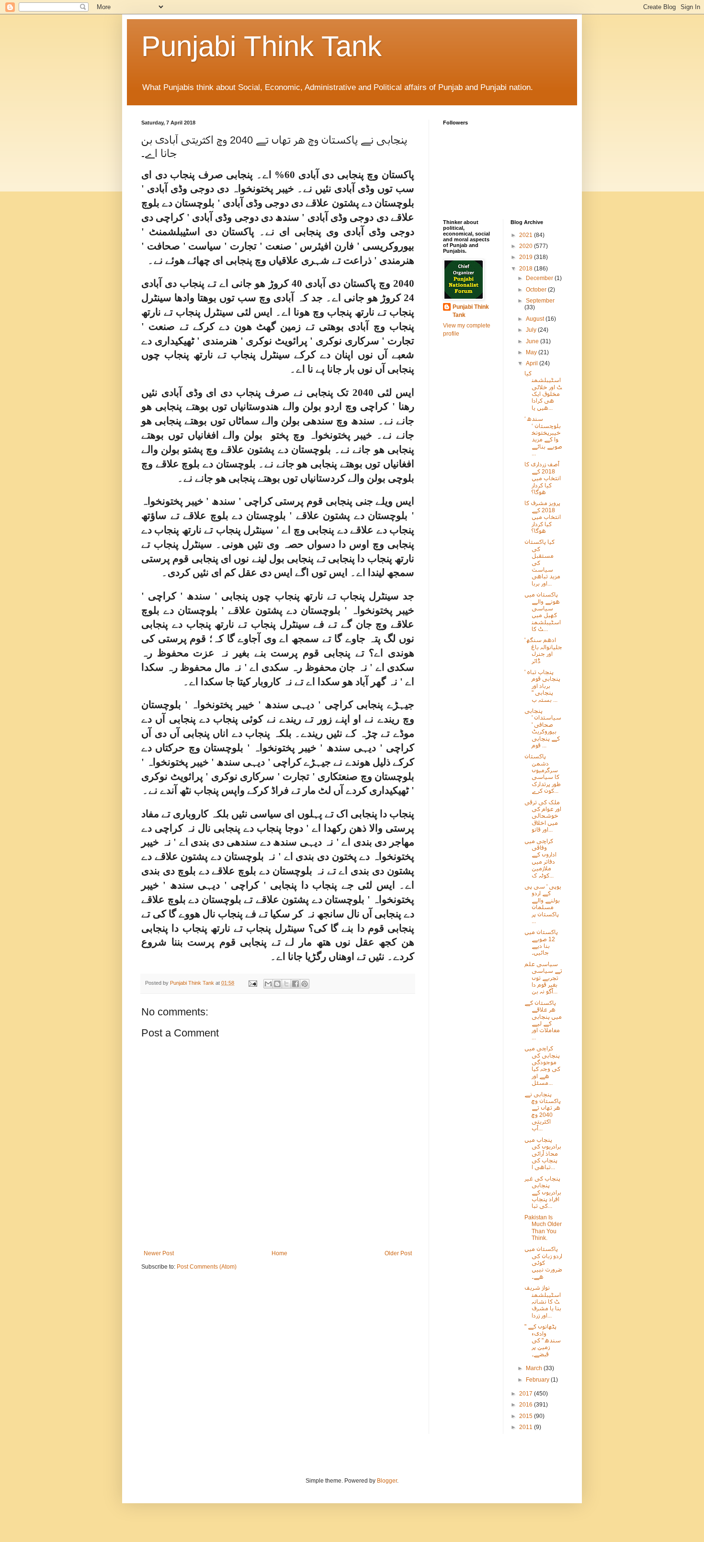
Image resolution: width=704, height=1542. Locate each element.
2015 (526, 1416)
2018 (526, 268)
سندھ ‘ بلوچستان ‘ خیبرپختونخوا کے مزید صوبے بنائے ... (543, 436)
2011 (526, 1427)
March (535, 1368)
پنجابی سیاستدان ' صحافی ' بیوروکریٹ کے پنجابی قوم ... (542, 728)
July (532, 329)
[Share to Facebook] (295, 984)
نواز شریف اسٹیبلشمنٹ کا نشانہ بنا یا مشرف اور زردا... (542, 1301)
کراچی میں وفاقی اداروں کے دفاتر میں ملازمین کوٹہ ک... (540, 858)
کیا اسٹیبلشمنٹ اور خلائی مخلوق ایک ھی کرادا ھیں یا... (543, 390)
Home (279, 1253)
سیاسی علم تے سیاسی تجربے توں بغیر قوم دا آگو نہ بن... (543, 978)
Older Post (398, 1253)
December (540, 278)
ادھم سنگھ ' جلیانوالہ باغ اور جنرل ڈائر (543, 650)
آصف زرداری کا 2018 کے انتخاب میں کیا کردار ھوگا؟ (542, 478)
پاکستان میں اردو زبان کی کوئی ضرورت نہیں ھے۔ (543, 1263)
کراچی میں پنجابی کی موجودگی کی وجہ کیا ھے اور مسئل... (542, 1065)
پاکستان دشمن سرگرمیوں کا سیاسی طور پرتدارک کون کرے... (542, 773)
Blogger (387, 1480)
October (537, 289)
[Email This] (268, 984)
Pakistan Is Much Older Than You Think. (543, 1227)
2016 (526, 1404)
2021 (526, 235)
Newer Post (159, 1253)
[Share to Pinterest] (304, 984)
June (533, 341)
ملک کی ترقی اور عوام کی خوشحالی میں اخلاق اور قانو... (542, 816)
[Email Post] (252, 983)
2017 (526, 1393)
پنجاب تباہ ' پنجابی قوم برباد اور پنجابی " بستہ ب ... (542, 686)
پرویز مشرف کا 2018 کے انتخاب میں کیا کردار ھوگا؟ (542, 517)
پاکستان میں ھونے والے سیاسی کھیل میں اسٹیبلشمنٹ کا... (542, 611)
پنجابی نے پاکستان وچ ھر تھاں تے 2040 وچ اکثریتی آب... (542, 1111)
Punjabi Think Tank (261, 46)
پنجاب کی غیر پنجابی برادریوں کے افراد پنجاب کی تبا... (542, 1192)
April (532, 363)
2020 (526, 246)
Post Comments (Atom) (207, 1266)
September (540, 300)
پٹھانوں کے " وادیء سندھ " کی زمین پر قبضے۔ (542, 1340)
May (532, 352)
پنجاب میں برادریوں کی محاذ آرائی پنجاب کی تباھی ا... (542, 1154)
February (538, 1379)
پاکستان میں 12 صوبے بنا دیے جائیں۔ (541, 942)
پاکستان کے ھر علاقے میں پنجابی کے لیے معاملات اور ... (543, 1020)
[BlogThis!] (277, 984)
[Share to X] (286, 984)
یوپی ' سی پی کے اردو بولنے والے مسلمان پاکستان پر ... (542, 903)
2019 (526, 257)
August (535, 318)
